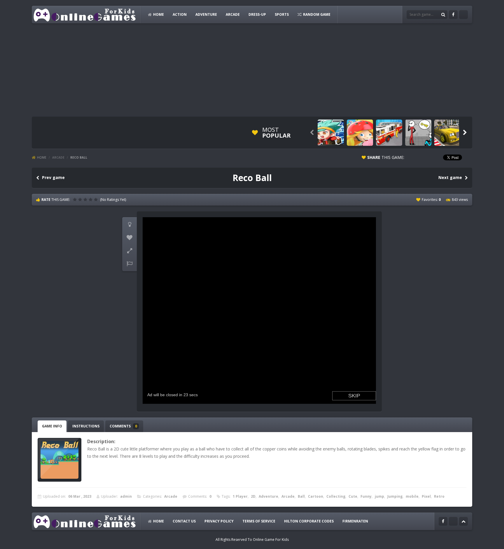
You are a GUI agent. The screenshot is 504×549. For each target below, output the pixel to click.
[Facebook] (453, 14)
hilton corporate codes (309, 521)
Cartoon (315, 496)
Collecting (335, 496)
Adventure (206, 14)
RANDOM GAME (316, 14)
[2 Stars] (80, 199)
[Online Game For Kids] (85, 14)
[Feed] (463, 14)
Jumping (394, 496)
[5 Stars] (96, 199)
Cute (353, 496)
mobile (412, 496)
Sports (282, 14)
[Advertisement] (252, 70)
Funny (366, 496)
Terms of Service (258, 521)
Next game (450, 177)
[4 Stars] (91, 199)
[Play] (331, 133)
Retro (439, 496)
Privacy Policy (219, 521)
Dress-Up (257, 14)
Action (180, 14)
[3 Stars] (86, 199)
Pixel (426, 496)
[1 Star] (75, 199)
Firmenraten (355, 521)
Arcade (233, 14)
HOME (158, 14)
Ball (301, 496)
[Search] (443, 14)
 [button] (129, 264)
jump (379, 496)
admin (126, 496)
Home (41, 157)
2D (253, 496)
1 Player (240, 496)
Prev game (53, 177)
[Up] (463, 521)
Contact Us (184, 521)
